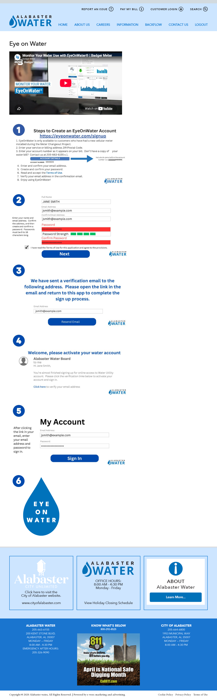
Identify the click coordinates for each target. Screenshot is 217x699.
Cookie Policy (165, 694)
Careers (103, 25)
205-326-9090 (40, 652)
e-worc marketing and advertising (106, 694)
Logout (201, 25)
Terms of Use (200, 694)
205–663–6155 (40, 630)
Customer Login (164, 9)
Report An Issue (94, 9)
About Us (82, 25)
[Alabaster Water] (30, 21)
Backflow (153, 25)
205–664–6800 (176, 630)
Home (63, 25)
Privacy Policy (183, 694)
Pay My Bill (129, 9)
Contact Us (178, 25)
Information (127, 25)
